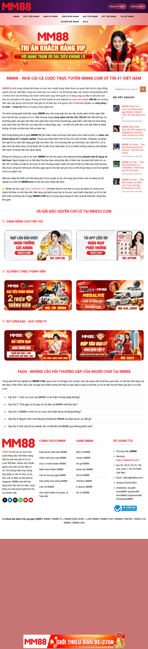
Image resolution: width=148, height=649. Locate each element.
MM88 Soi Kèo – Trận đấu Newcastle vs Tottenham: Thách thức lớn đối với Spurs (133, 166)
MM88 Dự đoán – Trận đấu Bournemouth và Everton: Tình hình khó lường (133, 148)
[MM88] (16, 6)
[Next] (141, 48)
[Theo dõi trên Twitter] (10, 500)
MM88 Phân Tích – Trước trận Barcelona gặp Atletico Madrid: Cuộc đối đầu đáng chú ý (133, 112)
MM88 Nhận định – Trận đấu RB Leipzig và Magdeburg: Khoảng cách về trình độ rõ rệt (133, 131)
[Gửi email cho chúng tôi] (15, 500)
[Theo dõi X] (4, 500)
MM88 (16, 16)
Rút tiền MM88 (109, 16)
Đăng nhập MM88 (70, 16)
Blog (85, 22)
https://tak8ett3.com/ (35, 188)
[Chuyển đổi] (5, 397)
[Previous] (6, 48)
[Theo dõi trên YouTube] (30, 500)
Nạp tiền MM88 (90, 16)
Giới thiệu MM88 (31, 16)
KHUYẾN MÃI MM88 (70, 22)
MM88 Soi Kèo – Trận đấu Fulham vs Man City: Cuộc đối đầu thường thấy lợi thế (133, 183)
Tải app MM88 (127, 16)
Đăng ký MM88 (51, 16)
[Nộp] (143, 89)
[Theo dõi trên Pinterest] (25, 500)
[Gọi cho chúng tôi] (20, 500)
